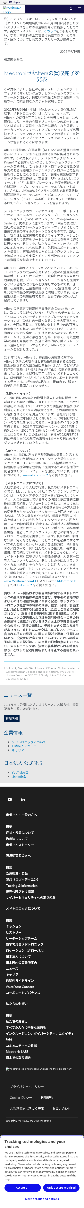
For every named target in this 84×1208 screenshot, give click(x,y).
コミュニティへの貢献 (21, 1046)
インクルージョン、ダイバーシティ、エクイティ (40, 1033)
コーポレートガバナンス (23, 993)
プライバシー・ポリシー (27, 1087)
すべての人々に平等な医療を (26, 1027)
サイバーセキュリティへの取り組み (31, 897)
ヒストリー (13, 932)
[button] (79, 6)
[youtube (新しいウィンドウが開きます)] (12, 799)
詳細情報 (11, 718)
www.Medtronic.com (18, 581)
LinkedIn (23, 585)
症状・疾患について (20, 833)
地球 (9, 1040)
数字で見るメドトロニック (24, 944)
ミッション (13, 926)
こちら (48, 31)
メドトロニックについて (29, 742)
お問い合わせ (61, 1109)
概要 (9, 827)
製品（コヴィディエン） (23, 879)
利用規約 (47, 1098)
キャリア (18, 750)
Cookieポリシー (21, 1098)
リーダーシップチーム (21, 938)
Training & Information (22, 886)
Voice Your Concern (20, 987)
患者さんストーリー (20, 845)
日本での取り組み (18, 1058)
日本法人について (24, 746)
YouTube (18, 772)
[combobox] (12, 2)
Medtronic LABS (17, 1052)
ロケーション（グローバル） (26, 950)
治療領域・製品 (17, 873)
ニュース (12, 969)
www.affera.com (34, 475)
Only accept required (61, 1187)
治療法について (17, 839)
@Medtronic (64, 581)
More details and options (42, 1199)
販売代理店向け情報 (20, 892)
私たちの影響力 (17, 1021)
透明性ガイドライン (20, 981)
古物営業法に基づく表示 (27, 1109)
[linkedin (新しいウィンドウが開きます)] (25, 799)
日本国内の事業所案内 (21, 963)
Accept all (22, 1187)
